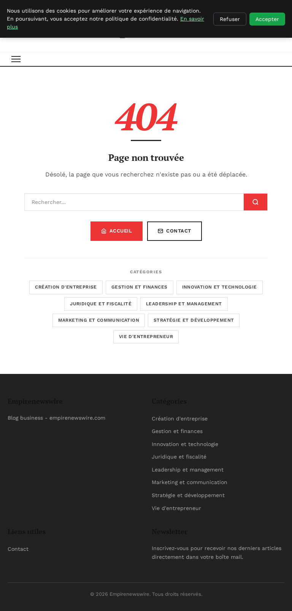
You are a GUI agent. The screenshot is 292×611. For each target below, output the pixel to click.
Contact (178, 231)
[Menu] (16, 59)
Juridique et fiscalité (101, 303)
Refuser (230, 19)
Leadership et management (184, 303)
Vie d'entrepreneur (146, 336)
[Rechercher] (255, 202)
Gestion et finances (139, 287)
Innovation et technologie (219, 287)
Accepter (267, 19)
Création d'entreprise (66, 287)
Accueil (121, 231)
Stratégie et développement (194, 320)
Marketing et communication (98, 320)
